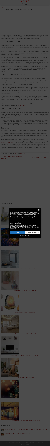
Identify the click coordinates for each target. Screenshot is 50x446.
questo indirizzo (22, 217)
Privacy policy (27, 235)
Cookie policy (22, 235)
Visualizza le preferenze (32, 232)
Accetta (17, 232)
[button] (39, 210)
